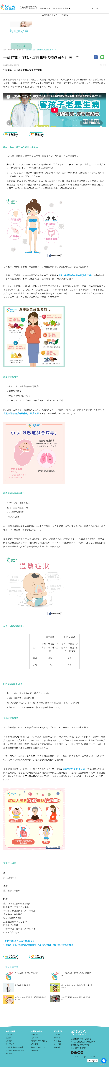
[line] (102, 57)
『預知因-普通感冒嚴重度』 (16, 413)
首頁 (4, 49)
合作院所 (9, 1053)
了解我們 (64, 15)
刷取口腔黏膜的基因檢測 (70, 275)
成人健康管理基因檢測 (14, 1047)
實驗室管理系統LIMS (39, 1041)
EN (87, 8)
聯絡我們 (57, 1047)
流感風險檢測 (69, 769)
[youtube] (78, 1052)
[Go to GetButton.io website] (103, 1065)
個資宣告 (83, 1048)
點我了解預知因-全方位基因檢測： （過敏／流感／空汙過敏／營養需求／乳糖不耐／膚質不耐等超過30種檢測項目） (39, 943)
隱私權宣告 (75, 1048)
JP (92, 8)
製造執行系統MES (38, 1047)
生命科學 (34, 1034)
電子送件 (34, 1050)
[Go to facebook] (104, 1060)
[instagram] (75, 1052)
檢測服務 (9, 1034)
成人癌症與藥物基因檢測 (15, 1050)
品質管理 (34, 1044)
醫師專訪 (20, 49)
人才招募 (57, 1044)
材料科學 (34, 1037)
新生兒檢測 (10, 1044)
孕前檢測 (9, 1037)
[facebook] (96, 57)
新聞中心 (57, 1037)
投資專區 (57, 1041)
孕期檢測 (9, 1041)
